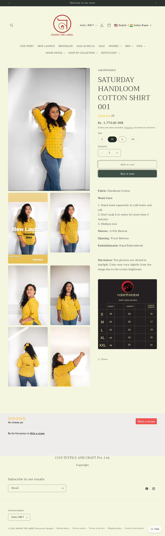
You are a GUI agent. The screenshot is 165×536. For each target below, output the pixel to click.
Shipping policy (115, 528)
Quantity (102, 146)
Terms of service (97, 528)
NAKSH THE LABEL (25, 528)
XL (134, 140)
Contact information (134, 528)
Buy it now (127, 173)
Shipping (128, 127)
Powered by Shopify (44, 528)
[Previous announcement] (9, 3)
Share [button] (104, 359)
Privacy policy (79, 528)
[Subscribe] (62, 488)
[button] (11, 25)
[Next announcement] (155, 3)
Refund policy (63, 528)
